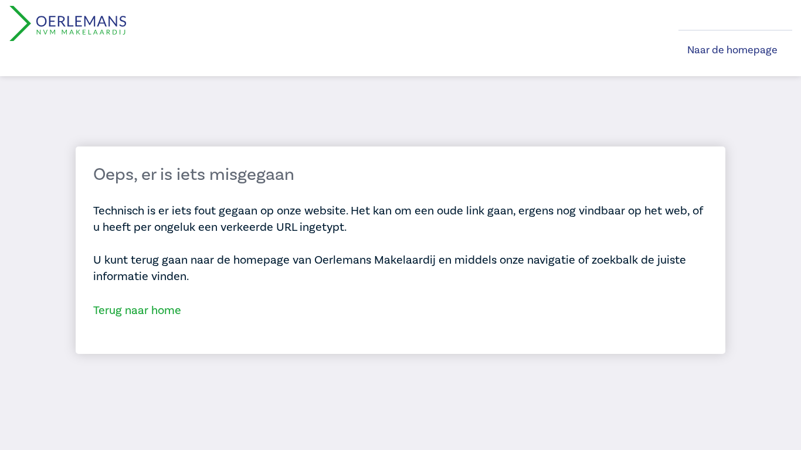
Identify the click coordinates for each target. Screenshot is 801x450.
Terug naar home (137, 310)
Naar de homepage (732, 50)
